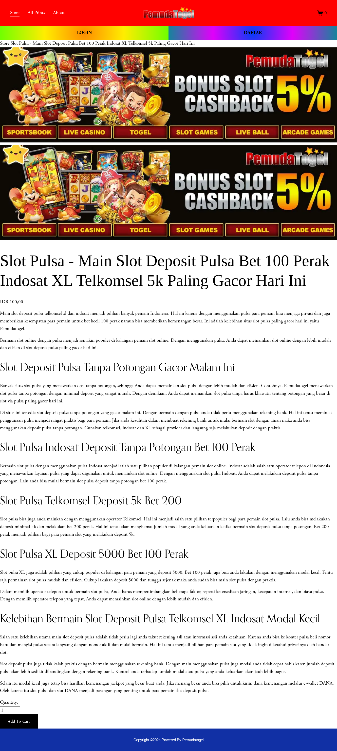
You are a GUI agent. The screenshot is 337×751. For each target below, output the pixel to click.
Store (4, 43)
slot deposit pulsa (27, 313)
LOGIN (84, 33)
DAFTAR (253, 33)
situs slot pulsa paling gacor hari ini (276, 321)
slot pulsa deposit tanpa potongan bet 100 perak (121, 481)
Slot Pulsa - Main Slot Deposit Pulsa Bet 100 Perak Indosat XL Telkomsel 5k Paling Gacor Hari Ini (103, 43)
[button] (19, 721)
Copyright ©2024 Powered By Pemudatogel (168, 740)
